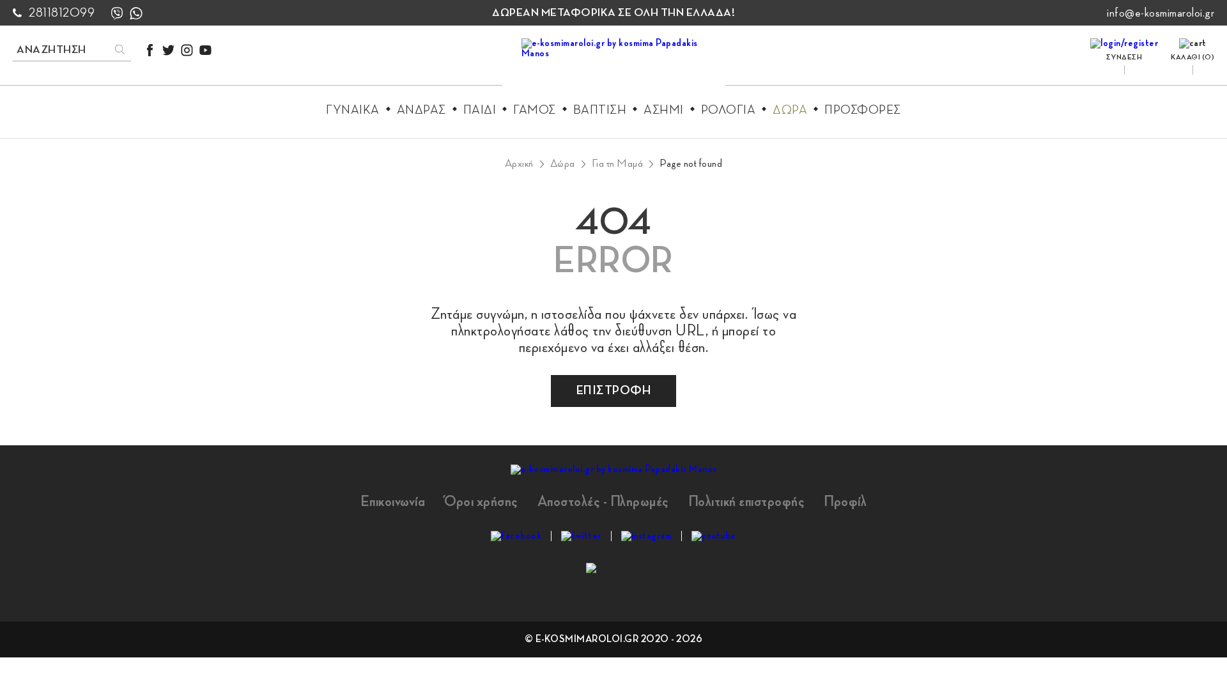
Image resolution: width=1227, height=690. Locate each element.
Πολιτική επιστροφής (746, 501)
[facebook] (150, 50)
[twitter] (168, 50)
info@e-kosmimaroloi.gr (1160, 12)
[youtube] (205, 50)
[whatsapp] (136, 13)
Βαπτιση (600, 109)
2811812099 (62, 12)
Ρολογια (728, 109)
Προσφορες (862, 109)
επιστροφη (613, 390)
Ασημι (664, 109)
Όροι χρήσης (481, 501)
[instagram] (187, 50)
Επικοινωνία (393, 501)
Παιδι (480, 109)
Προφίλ (845, 501)
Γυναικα (353, 109)
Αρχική (519, 163)
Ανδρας (421, 109)
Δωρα (790, 109)
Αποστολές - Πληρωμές (603, 501)
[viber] (117, 13)
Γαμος (534, 109)
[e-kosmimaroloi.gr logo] (613, 64)
